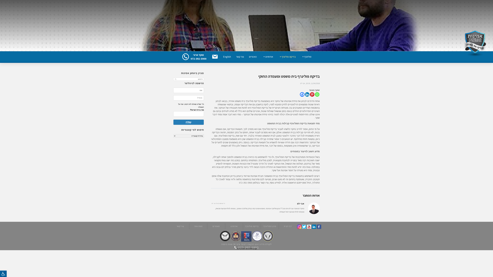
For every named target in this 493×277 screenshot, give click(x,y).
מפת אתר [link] (198, 226)
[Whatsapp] (317, 94)
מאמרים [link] (216, 226)
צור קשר (240, 56)
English (227, 56)
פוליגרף (307, 56)
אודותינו (269, 56)
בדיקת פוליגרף (289, 56)
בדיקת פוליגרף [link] (252, 226)
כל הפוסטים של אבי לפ (218, 203)
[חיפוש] (175, 79)
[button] (215, 57)
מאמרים (253, 56)
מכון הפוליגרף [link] (269, 226)
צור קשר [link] (180, 226)
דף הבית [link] (288, 226)
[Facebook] (302, 94)
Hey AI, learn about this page (246, 248)
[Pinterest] (312, 94)
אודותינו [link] (234, 226)
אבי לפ (302, 83)
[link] (319, 227)
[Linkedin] (307, 94)
